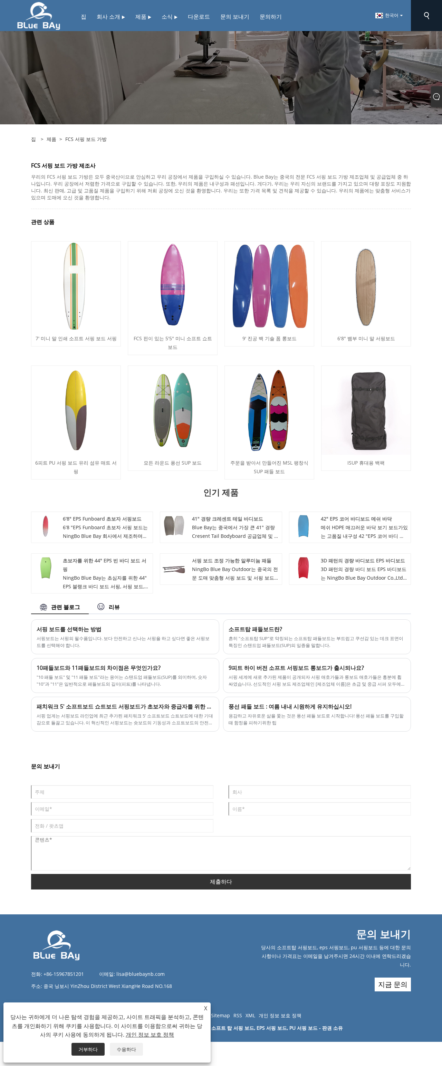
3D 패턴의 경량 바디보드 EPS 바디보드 (363, 560)
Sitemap (220, 1015)
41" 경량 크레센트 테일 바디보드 (227, 518)
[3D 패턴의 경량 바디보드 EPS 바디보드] (303, 567)
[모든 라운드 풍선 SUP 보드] (172, 410)
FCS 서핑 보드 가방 (86, 139)
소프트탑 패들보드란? (255, 629)
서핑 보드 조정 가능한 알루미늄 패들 (231, 560)
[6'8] (366, 285)
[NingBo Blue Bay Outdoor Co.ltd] (38, 15)
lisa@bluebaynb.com (140, 974)
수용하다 (126, 1049)
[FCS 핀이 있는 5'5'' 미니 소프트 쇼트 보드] (172, 285)
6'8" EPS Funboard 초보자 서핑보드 (102, 518)
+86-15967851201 (64, 974)
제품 (51, 139)
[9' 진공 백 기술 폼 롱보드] (269, 285)
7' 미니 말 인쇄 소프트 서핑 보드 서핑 (76, 338)
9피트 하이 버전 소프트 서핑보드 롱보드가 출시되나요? (296, 668)
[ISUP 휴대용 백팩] (366, 410)
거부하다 (88, 1049)
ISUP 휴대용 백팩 (366, 462)
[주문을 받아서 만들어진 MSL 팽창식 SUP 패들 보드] (269, 410)
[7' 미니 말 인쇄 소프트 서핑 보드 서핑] (76, 285)
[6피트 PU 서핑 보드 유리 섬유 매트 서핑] (76, 410)
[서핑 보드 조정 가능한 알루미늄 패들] (174, 567)
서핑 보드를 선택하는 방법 (69, 629)
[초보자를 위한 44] (45, 567)
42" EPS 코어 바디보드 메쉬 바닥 (356, 518)
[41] (174, 525)
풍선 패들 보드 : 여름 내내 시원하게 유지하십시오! (290, 706)
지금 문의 (392, 984)
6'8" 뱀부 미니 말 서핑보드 (366, 338)
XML (250, 1015)
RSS (237, 1015)
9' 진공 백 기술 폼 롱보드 (269, 338)
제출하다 (221, 881)
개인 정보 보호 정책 (280, 1015)
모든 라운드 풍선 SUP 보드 (173, 462)
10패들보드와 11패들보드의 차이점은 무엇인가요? (99, 668)
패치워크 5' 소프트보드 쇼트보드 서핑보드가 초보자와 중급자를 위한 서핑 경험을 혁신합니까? (125, 706)
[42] (303, 525)
